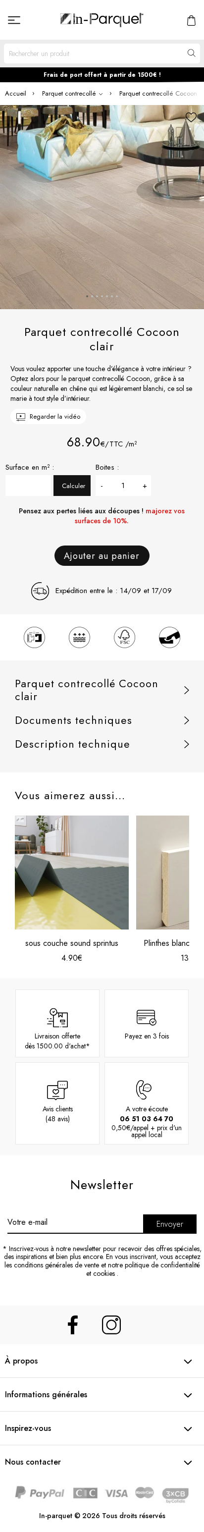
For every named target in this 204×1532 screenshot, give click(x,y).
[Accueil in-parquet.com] (102, 20)
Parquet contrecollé (70, 93)
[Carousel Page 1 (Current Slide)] (87, 296)
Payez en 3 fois (147, 1036)
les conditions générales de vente (51, 1265)
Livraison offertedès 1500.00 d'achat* (57, 1041)
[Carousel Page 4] (102, 296)
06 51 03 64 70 (146, 1119)
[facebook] (72, 1324)
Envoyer (169, 1224)
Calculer (73, 486)
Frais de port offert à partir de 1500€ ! (102, 74)
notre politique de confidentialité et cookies (143, 1269)
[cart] (191, 19)
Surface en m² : (29, 467)
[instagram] (111, 1324)
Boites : (107, 467)
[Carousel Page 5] (107, 296)
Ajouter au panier (102, 555)
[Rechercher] (191, 53)
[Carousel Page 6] (112, 296)
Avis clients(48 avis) (58, 1114)
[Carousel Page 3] (97, 296)
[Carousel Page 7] (117, 296)
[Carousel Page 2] (92, 296)
